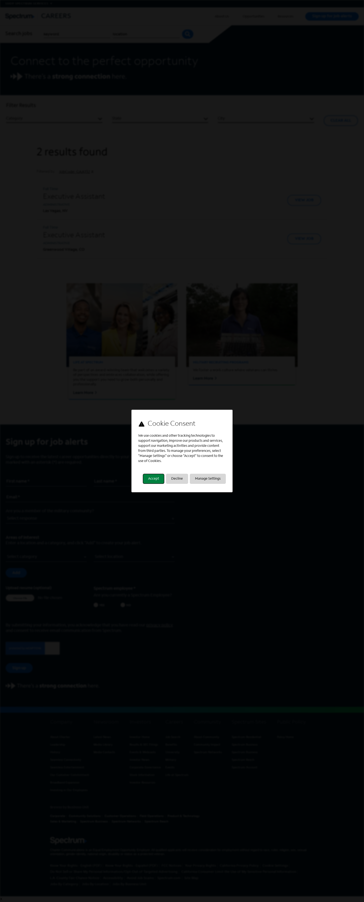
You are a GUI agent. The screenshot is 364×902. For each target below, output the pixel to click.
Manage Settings (208, 478)
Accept (153, 478)
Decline (177, 478)
